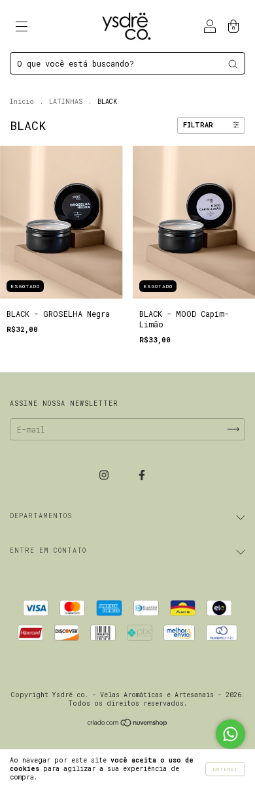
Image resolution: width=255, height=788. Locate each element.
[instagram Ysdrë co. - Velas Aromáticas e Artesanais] (106, 474)
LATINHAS (65, 101)
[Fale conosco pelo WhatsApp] (230, 734)
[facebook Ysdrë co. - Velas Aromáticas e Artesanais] (142, 474)
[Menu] (21, 27)
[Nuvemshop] (128, 724)
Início (22, 101)
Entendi (225, 769)
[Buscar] (233, 64)
